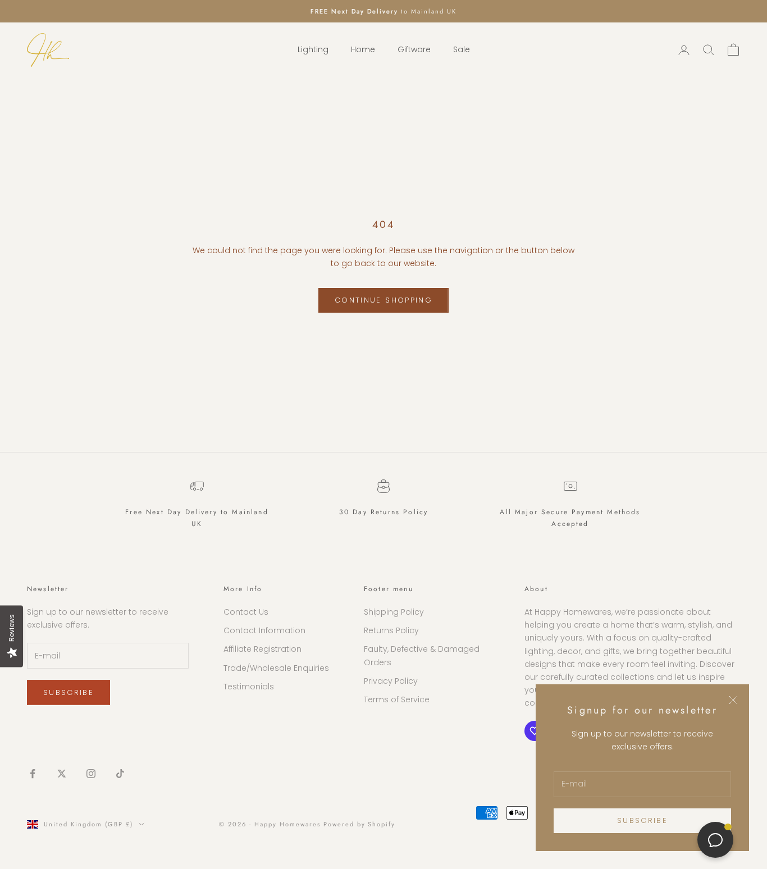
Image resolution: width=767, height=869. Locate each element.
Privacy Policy (391, 681)
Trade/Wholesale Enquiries (276, 668)
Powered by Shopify (359, 824)
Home (363, 50)
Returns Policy (391, 630)
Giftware (414, 50)
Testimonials (248, 686)
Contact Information (264, 630)
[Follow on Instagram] (91, 773)
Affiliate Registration (262, 649)
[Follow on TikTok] (120, 773)
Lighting (313, 50)
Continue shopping (383, 300)
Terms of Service (397, 699)
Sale (461, 50)
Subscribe (642, 820)
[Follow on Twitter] (61, 773)
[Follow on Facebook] (32, 773)
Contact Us (245, 612)
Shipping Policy (394, 612)
